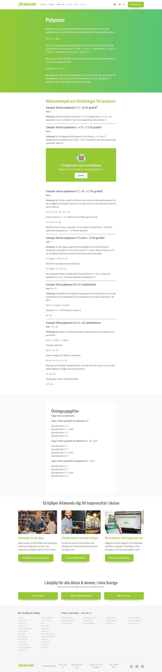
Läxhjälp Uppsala (111, 618)
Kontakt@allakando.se (49, 666)
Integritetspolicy (23, 645)
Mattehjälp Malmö (89, 623)
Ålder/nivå (60, 4)
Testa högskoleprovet (48, 634)
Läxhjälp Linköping (133, 618)
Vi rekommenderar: (47, 618)
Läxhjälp (20, 618)
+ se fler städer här (134, 623)
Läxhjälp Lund (110, 623)
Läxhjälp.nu (44, 647)
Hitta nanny (45, 626)
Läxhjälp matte (23, 631)
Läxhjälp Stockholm (67, 618)
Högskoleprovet (46, 628)
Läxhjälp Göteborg (66, 623)
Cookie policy (22, 642)
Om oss (83, 4)
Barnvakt (44, 639)
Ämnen (43, 4)
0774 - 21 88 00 (62, 666)
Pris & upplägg (22, 636)
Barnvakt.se (45, 645)
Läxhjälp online (22, 620)
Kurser (69, 4)
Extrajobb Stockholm (24, 647)
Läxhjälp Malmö (88, 620)
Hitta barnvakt (45, 642)
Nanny (43, 623)
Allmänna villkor (23, 639)
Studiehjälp (21, 626)
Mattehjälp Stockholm (68, 620)
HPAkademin (45, 631)
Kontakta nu (136, 4)
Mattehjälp (21, 634)
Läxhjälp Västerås (111, 620)
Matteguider (22, 650)
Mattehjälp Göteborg (90, 618)
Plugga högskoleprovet (48, 636)
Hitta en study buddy (24, 628)
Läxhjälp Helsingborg (134, 620)
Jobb (76, 4)
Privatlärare (21, 623)
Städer (51, 4)
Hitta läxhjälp (45, 620)
